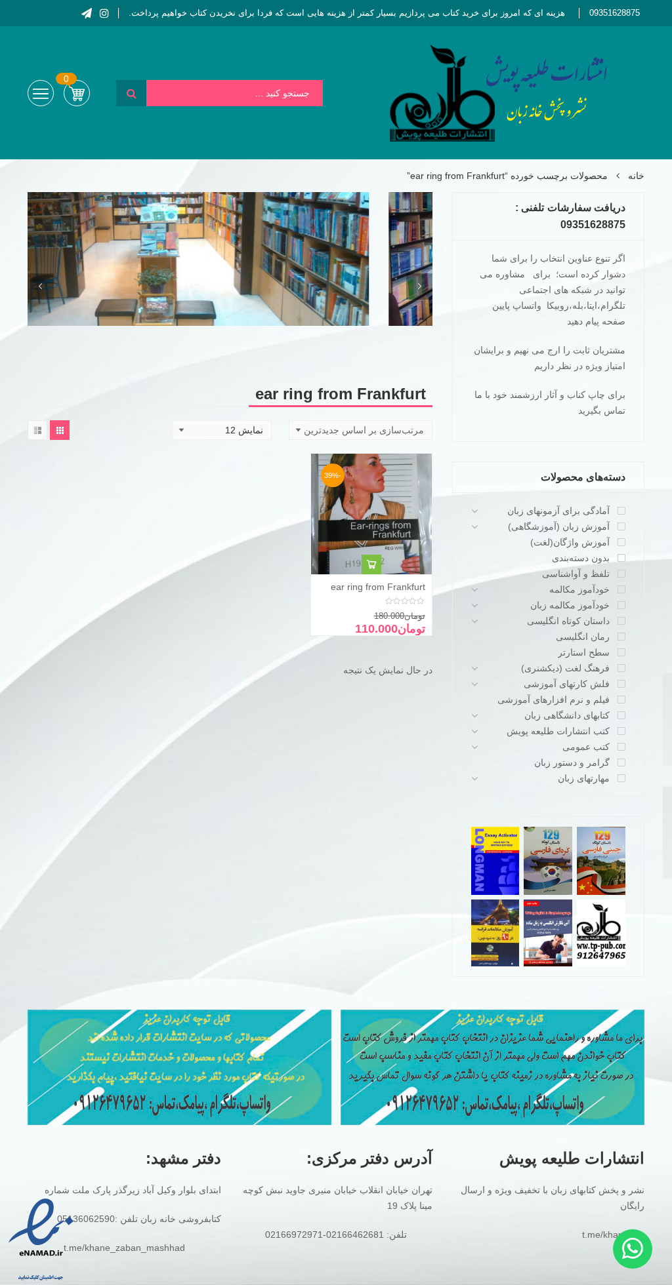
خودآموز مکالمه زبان (570, 605)
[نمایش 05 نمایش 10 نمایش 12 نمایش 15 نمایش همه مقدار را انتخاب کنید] (222, 430)
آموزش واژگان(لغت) (570, 542)
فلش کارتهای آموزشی (567, 684)
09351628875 (614, 13)
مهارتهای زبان (584, 778)
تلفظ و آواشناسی (576, 573)
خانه (636, 175)
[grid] (60, 430)
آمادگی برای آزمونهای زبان (558, 510)
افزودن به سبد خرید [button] (371, 564)
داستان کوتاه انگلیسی (568, 621)
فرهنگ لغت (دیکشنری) (565, 668)
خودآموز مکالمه (579, 589)
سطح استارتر (584, 652)
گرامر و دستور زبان (572, 762)
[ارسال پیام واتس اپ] (632, 1249)
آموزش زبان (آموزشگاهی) (559, 526)
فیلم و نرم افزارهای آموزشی (553, 699)
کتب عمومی (586, 746)
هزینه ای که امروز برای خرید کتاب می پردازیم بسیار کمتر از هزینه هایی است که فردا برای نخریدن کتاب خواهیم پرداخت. (347, 13)
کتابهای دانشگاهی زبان (567, 715)
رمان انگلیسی (583, 636)
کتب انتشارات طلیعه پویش (558, 731)
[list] (37, 430)
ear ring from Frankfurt (378, 587)
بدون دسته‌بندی (581, 558)
